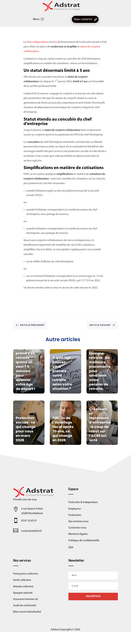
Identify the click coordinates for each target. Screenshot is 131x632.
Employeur (74, 508)
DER (70, 547)
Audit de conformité (24, 605)
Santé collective (22, 580)
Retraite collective (23, 586)
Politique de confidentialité (83, 540)
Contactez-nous (77, 527)
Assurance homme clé (25, 599)
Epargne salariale (23, 593)
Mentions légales (78, 534)
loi (55, 42)
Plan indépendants (37, 42)
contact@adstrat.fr (31, 531)
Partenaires (74, 515)
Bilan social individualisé (27, 612)
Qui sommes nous (78, 521)
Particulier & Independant (83, 502)
